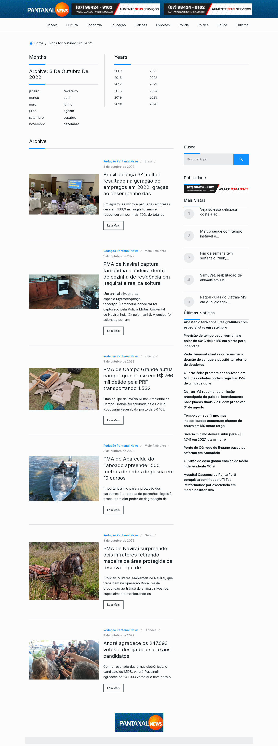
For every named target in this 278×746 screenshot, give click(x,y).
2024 (154, 91)
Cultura (72, 25)
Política (203, 25)
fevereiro (71, 91)
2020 (118, 104)
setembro (36, 117)
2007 (118, 71)
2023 (153, 84)
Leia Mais (113, 225)
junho (68, 104)
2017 (118, 84)
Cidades (52, 25)
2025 (153, 97)
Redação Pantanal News (121, 161)
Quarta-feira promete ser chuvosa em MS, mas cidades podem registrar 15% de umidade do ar (214, 378)
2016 (118, 78)
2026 (153, 104)
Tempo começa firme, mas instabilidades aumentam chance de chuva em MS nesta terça (213, 420)
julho (33, 111)
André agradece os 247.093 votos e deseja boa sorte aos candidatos (137, 649)
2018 (118, 91)
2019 (118, 97)
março (34, 98)
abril (67, 98)
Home (38, 43)
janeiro (34, 91)
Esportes (163, 25)
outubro (70, 117)
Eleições (141, 25)
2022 (153, 78)
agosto (69, 111)
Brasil (149, 161)
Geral (148, 535)
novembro (37, 124)
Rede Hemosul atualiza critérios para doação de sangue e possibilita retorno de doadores (215, 359)
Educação (118, 25)
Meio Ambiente (155, 251)
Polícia (183, 25)
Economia (94, 25)
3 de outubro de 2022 (118, 166)
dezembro (71, 124)
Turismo (242, 25)
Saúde (222, 25)
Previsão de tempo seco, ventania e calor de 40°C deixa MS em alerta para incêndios (215, 340)
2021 (153, 71)
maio (32, 104)
